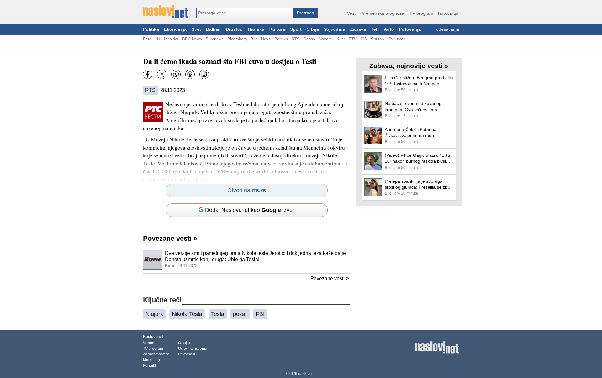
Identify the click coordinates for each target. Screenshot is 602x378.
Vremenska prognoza (383, 13)
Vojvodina (334, 29)
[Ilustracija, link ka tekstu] (152, 260)
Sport (296, 29)
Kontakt (149, 365)
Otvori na (246, 190)
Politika (151, 29)
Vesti (351, 13)
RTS (296, 39)
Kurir (340, 39)
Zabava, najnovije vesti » (408, 65)
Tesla (217, 314)
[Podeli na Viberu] (176, 74)
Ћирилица (447, 13)
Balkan (213, 29)
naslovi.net (307, 373)
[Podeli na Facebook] (147, 74)
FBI (260, 314)
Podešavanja (446, 29)
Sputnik (378, 39)
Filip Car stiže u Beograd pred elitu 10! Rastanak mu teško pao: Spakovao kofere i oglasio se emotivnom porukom (419, 81)
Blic (254, 39)
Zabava (358, 29)
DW (364, 39)
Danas (309, 39)
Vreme (148, 343)
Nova (266, 39)
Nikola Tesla (187, 314)
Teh (375, 29)
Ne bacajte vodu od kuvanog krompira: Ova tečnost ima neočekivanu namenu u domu (414, 107)
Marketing (151, 360)
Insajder (171, 39)
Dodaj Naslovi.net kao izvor (249, 210)
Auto (389, 29)
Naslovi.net (153, 336)
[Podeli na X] (161, 74)
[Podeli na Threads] (190, 74)
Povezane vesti (170, 238)
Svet (196, 29)
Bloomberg (237, 39)
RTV (353, 39)
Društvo (234, 29)
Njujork (154, 314)
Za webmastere (156, 354)
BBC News (192, 39)
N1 (157, 39)
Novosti (326, 39)
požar (240, 314)
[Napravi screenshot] (204, 74)
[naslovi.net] (165, 11)
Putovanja (410, 29)
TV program (421, 13)
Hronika (256, 29)
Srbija (313, 29)
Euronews (215, 39)
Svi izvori (396, 39)
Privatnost (186, 354)
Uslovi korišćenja (192, 348)
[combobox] (244, 13)
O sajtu (184, 343)
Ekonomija (175, 29)
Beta (147, 39)
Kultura (277, 29)
